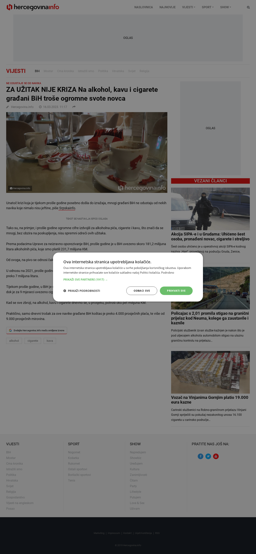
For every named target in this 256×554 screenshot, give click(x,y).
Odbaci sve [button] (142, 290)
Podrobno (167, 272)
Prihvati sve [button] (176, 290)
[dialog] (128, 277)
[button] (128, 279)
